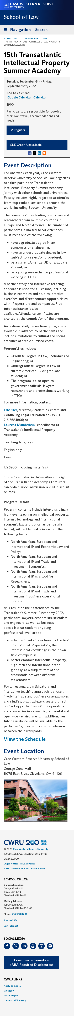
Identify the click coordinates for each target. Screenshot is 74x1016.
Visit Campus (11, 995)
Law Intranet (11, 925)
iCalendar (39, 97)
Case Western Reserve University (30, 849)
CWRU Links (13, 979)
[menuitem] (37, 985)
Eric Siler (10, 410)
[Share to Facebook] (29, 153)
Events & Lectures (36, 38)
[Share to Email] (44, 153)
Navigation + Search (25, 31)
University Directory (15, 1000)
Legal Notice (11, 863)
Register (19, 130)
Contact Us (10, 920)
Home (7, 38)
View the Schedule (25, 739)
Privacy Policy (27, 863)
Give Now (9, 990)
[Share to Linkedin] (39, 153)
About (18, 38)
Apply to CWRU (12, 985)
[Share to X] (34, 153)
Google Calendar (19, 97)
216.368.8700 (20, 914)
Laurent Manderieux (19, 425)
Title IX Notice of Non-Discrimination (24, 868)
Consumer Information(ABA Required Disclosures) (31, 962)
